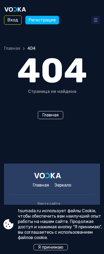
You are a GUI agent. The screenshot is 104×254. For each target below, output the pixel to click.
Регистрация (42, 19)
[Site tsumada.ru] (19, 10)
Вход (12, 19)
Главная (12, 48)
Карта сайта (49, 204)
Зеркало (62, 185)
